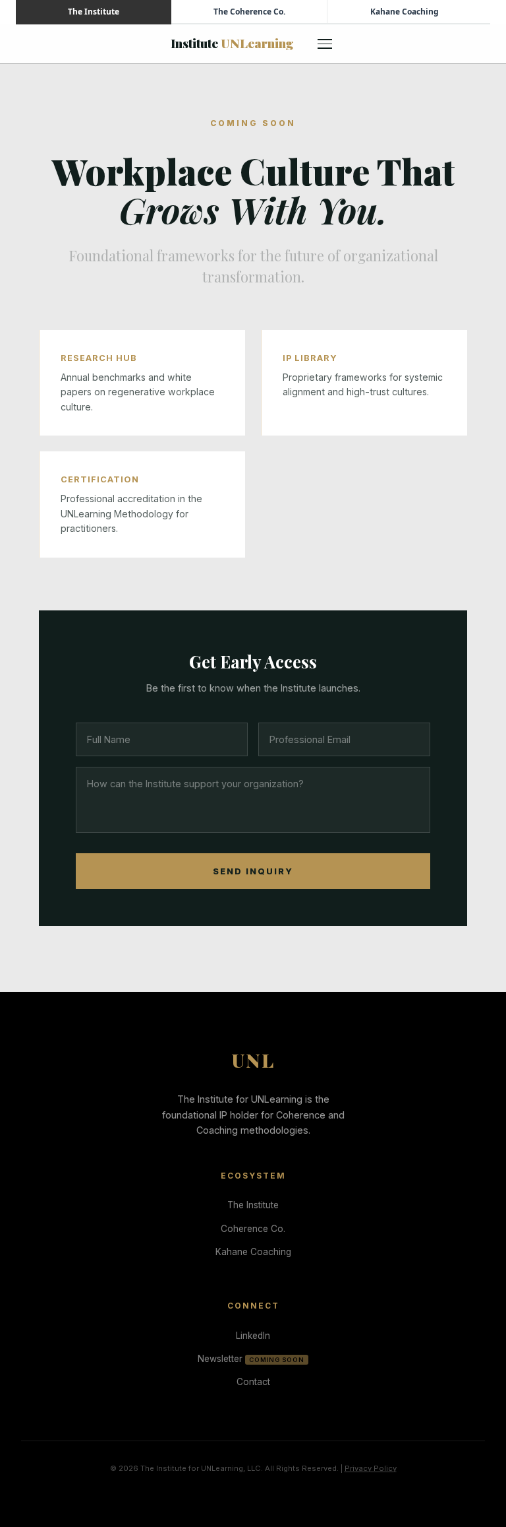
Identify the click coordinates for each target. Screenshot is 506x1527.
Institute (232, 42)
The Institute (253, 1205)
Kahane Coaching (253, 1252)
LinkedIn (253, 1335)
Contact (253, 1382)
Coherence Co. (253, 1228)
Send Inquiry (253, 871)
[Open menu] (325, 43)
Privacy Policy (371, 1468)
